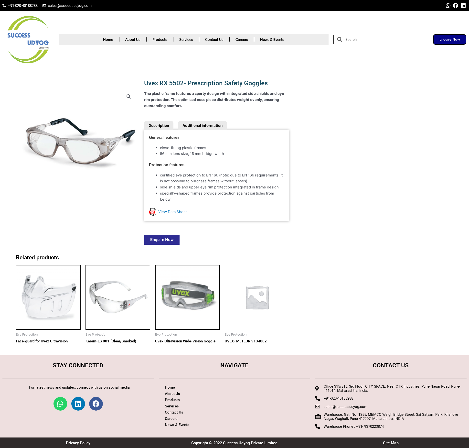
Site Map (391, 443)
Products (159, 39)
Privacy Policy (78, 443)
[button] (128, 96)
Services (186, 39)
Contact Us (214, 39)
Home (108, 39)
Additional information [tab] (202, 125)
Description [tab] (159, 125)
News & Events (272, 39)
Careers (241, 39)
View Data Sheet (171, 211)
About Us (132, 39)
